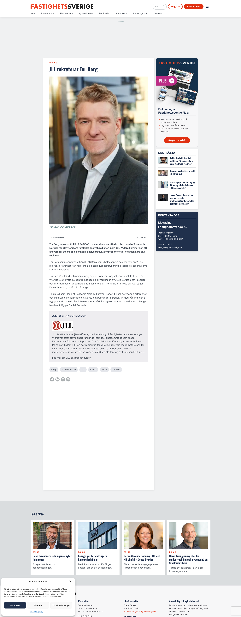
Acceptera (15, 605)
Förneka (38, 605)
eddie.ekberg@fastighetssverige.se (140, 611)
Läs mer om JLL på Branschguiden (71, 357)
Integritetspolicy (36, 612)
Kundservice (66, 13)
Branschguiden (140, 13)
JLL (83, 369)
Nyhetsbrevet (86, 13)
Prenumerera (47, 13)
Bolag (53, 62)
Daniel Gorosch (69, 369)
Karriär (93, 369)
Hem (33, 13)
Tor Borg (116, 369)
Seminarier (104, 13)
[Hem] (62, 6)
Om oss (158, 13)
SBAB (104, 369)
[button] (70, 581)
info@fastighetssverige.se (170, 247)
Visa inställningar (61, 605)
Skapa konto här (177, 140)
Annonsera (121, 13)
